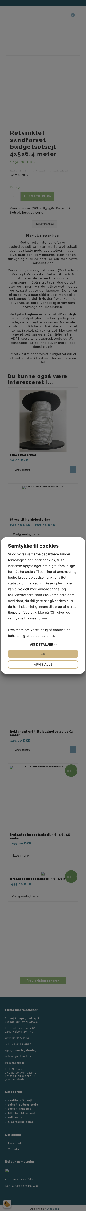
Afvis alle (43, 664)
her (51, 636)
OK (43, 654)
